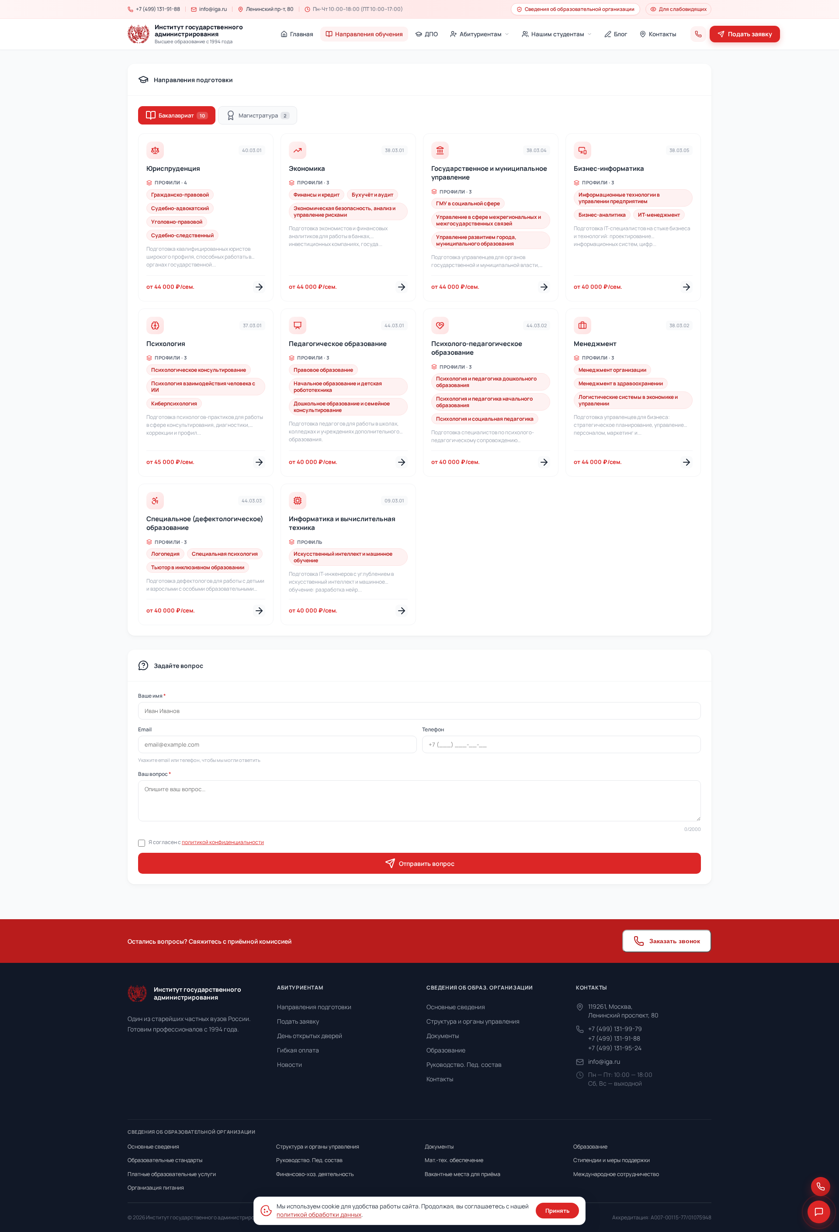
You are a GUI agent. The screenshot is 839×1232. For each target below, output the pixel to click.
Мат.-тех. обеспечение (454, 1160)
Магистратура (263, 115)
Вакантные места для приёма (462, 1174)
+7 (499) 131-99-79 (615, 1028)
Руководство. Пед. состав (464, 1064)
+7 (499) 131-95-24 (614, 1048)
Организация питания (156, 1187)
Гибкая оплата (298, 1050)
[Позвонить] (698, 34)
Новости (289, 1064)
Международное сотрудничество (616, 1174)
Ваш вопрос (154, 774)
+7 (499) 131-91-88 (614, 1038)
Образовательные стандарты (165, 1160)
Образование (445, 1050)
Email (145, 729)
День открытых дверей (309, 1035)
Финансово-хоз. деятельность (315, 1174)
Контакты (439, 1079)
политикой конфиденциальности (223, 842)
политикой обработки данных (319, 1214)
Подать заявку (298, 1021)
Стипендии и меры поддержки (611, 1160)
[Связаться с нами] (820, 1186)
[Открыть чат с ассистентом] (819, 1212)
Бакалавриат (182, 115)
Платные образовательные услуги (172, 1174)
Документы (442, 1035)
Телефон (433, 729)
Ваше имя (152, 695)
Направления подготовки (314, 1007)
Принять (557, 1211)
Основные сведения (455, 1007)
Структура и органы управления (473, 1021)
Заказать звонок (674, 941)
